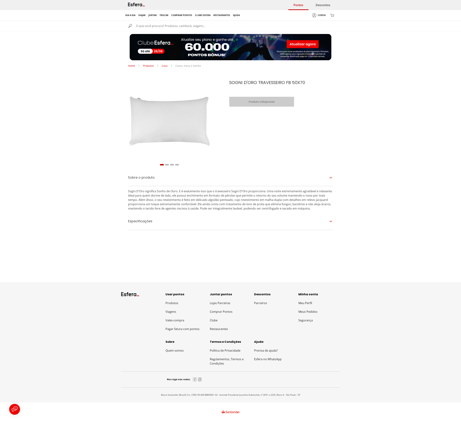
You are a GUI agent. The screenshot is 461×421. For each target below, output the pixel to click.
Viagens (170, 312)
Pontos (298, 5)
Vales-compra (174, 320)
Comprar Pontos (221, 312)
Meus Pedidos (307, 312)
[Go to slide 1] (162, 164)
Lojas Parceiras (220, 303)
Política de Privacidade (225, 350)
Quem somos (174, 350)
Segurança (305, 320)
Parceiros (260, 303)
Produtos (148, 65)
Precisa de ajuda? (266, 350)
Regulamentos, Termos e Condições (227, 361)
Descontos (323, 5)
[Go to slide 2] (167, 164)
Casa (164, 65)
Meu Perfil (305, 303)
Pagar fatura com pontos (182, 329)
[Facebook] (195, 379)
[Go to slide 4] (177, 164)
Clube (214, 320)
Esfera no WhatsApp (268, 359)
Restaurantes (219, 329)
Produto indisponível (262, 101)
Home (131, 65)
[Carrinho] (332, 15)
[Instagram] (200, 379)
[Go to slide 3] (172, 164)
